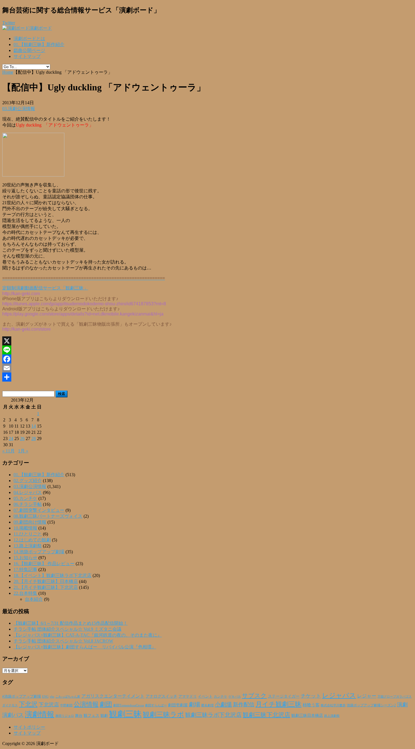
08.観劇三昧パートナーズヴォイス (48, 516)
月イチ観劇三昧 (278, 704)
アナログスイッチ (161, 696)
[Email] (207, 368)
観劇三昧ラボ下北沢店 (213, 715)
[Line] (207, 349)
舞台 (78, 716)
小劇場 (223, 704)
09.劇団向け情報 (30, 522)
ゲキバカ (234, 696)
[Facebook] (207, 358)
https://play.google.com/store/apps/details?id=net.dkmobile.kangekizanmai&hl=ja (82, 314)
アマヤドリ (187, 696)
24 (11, 438)
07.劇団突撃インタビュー (39, 510)
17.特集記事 (25, 569)
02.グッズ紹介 (28, 480)
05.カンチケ (25, 498)
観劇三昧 (125, 713)
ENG (45, 696)
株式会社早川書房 (333, 705)
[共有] (207, 377)
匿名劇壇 (207, 705)
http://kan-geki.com (21, 293)
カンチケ (220, 696)
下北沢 (28, 704)
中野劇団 (66, 705)
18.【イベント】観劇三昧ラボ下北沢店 (52, 575)
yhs (52, 696)
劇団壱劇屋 (178, 705)
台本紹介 (34, 599)
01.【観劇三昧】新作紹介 (39, 44)
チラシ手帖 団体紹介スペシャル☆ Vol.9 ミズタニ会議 (67, 629)
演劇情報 (39, 714)
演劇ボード (40, 28)
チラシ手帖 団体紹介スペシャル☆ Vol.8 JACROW (63, 641)
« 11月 (8, 450)
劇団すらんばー (156, 705)
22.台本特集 (25, 593)
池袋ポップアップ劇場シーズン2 (371, 705)
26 (22, 438)
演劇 (402, 704)
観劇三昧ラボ (163, 714)
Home (7, 72)
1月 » (23, 450)
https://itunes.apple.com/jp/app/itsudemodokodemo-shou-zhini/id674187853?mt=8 (84, 303)
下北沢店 (49, 704)
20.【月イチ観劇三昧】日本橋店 (46, 581)
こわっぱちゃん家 (67, 696)
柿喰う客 (311, 705)
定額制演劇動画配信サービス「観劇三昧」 (45, 288)
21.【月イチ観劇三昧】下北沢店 (46, 587)
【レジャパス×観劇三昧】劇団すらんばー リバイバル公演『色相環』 (85, 647)
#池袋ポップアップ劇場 (21, 696)
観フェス (91, 715)
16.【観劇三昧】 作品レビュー (44, 563)
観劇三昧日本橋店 (307, 715)
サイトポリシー (29, 727)
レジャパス (339, 695)
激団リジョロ (64, 715)
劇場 (194, 704)
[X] (207, 340)
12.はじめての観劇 (32, 539)
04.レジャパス (28, 492)
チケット (311, 696)
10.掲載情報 (25, 528)
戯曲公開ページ (29, 50)
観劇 (104, 715)
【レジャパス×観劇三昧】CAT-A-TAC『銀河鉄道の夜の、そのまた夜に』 (88, 635)
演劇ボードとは (29, 38)
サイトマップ (27, 56)
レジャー (366, 696)
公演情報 (86, 704)
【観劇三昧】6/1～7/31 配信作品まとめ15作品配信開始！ (71, 623)
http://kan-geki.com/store (26, 329)
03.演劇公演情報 (18, 108)
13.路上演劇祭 (28, 545)
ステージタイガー (284, 696)
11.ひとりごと (28, 534)
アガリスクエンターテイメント (113, 696)
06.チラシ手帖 (28, 504)
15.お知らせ (25, 557)
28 (33, 438)
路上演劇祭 (332, 715)
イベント (205, 696)
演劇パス (13, 715)
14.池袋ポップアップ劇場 (39, 551)
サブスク (254, 696)
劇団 (106, 704)
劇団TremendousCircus (128, 705)
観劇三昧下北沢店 (266, 715)
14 (33, 426)
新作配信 (243, 704)
